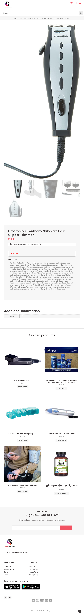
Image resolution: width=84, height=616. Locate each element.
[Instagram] (5, 597)
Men (21, 18)
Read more (22, 387)
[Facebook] (9, 597)
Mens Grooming (29, 18)
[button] (66, 2)
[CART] (71, 2)
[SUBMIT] (66, 528)
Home (16, 18)
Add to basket (61, 493)
